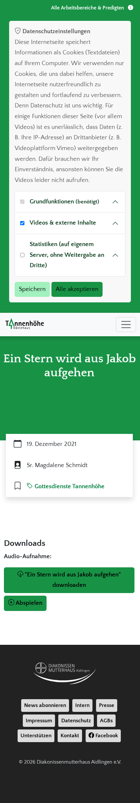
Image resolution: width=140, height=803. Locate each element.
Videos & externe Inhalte (63, 222)
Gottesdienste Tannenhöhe (69, 486)
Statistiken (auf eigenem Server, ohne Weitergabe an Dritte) (67, 255)
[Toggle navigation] (126, 324)
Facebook (106, 736)
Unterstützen (36, 736)
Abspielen (29, 603)
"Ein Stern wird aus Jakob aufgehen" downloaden (73, 580)
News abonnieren (45, 705)
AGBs (106, 721)
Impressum (39, 721)
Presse (106, 705)
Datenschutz (76, 721)
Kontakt (70, 736)
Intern (82, 705)
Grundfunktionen (64, 201)
